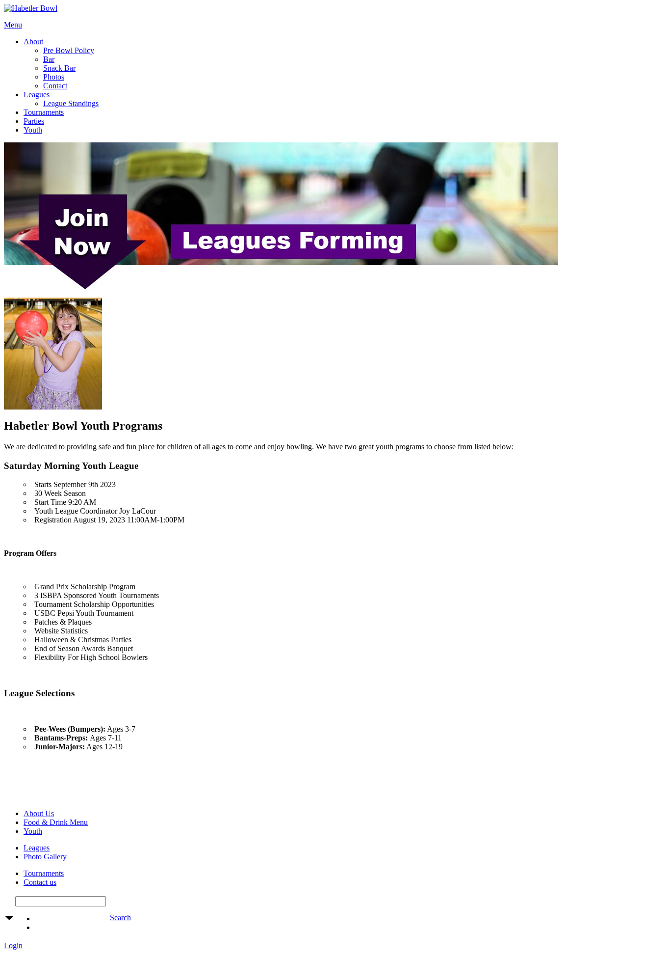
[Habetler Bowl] (30, 8)
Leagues (37, 94)
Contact (55, 86)
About (33, 41)
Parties (34, 121)
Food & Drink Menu (56, 822)
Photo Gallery (45, 856)
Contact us (40, 882)
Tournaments (44, 112)
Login (13, 945)
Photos (53, 77)
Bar (48, 59)
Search (120, 917)
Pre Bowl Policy (68, 50)
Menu (13, 25)
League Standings (71, 103)
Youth (33, 130)
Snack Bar (59, 68)
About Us (39, 813)
